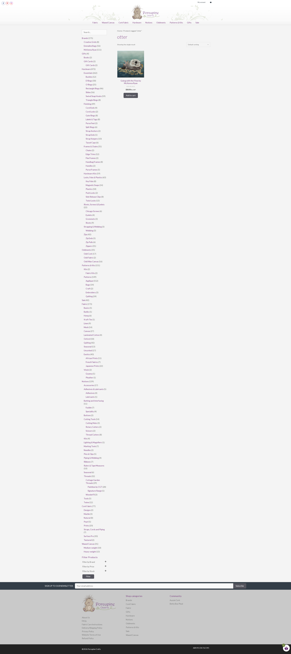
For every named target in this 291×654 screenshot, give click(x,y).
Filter (88, 576)
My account (201, 2)
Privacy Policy (88, 631)
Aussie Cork (175, 600)
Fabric (95, 22)
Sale (197, 22)
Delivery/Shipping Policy (92, 628)
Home (119, 31)
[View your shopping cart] (211, 2)
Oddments (161, 22)
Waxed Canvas (108, 22)
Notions (148, 22)
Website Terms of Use (91, 635)
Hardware (137, 22)
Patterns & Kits (176, 22)
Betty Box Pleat (176, 604)
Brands (129, 600)
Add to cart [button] (131, 95)
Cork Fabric (123, 22)
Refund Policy (88, 638)
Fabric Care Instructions (92, 624)
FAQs (84, 621)
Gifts (189, 22)
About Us (86, 617)
